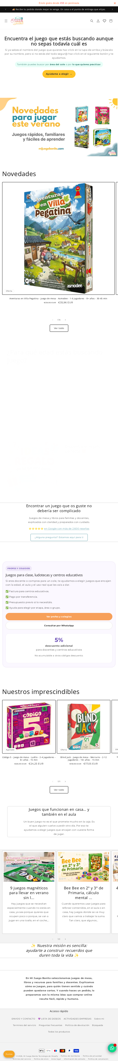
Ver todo (59, 328)
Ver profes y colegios (59, 616)
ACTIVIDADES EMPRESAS (78, 1018)
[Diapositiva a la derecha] (65, 320)
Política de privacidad (92, 1056)
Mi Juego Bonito (30, 1056)
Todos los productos (59, 1031)
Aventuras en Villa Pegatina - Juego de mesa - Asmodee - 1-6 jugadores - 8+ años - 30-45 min (58, 298)
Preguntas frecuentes (50, 1025)
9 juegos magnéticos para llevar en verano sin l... (29, 893)
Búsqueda (97, 1025)
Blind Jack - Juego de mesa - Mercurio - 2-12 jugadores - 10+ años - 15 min (83, 758)
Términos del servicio (22, 1059)
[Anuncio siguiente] (112, 9)
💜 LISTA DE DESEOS (49, 1018)
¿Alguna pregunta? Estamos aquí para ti (59, 537)
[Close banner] (115, 3)
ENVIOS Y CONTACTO (23, 1018)
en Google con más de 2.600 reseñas (66, 528)
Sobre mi (99, 1018)
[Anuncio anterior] (5, 9)
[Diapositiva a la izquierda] (53, 320)
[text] (59, 3)
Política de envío (41, 1059)
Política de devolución (77, 1025)
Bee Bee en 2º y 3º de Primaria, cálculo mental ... (83, 893)
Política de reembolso (70, 1056)
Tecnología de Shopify (48, 1056)
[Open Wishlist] (104, 21)
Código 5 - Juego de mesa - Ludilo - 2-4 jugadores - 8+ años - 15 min (29, 758)
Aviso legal (56, 1059)
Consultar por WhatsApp (59, 625)
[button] (6, 21)
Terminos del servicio (24, 1025)
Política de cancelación (98, 1059)
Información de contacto (74, 1059)
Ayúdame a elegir (59, 74)
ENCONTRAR (77, 481)
